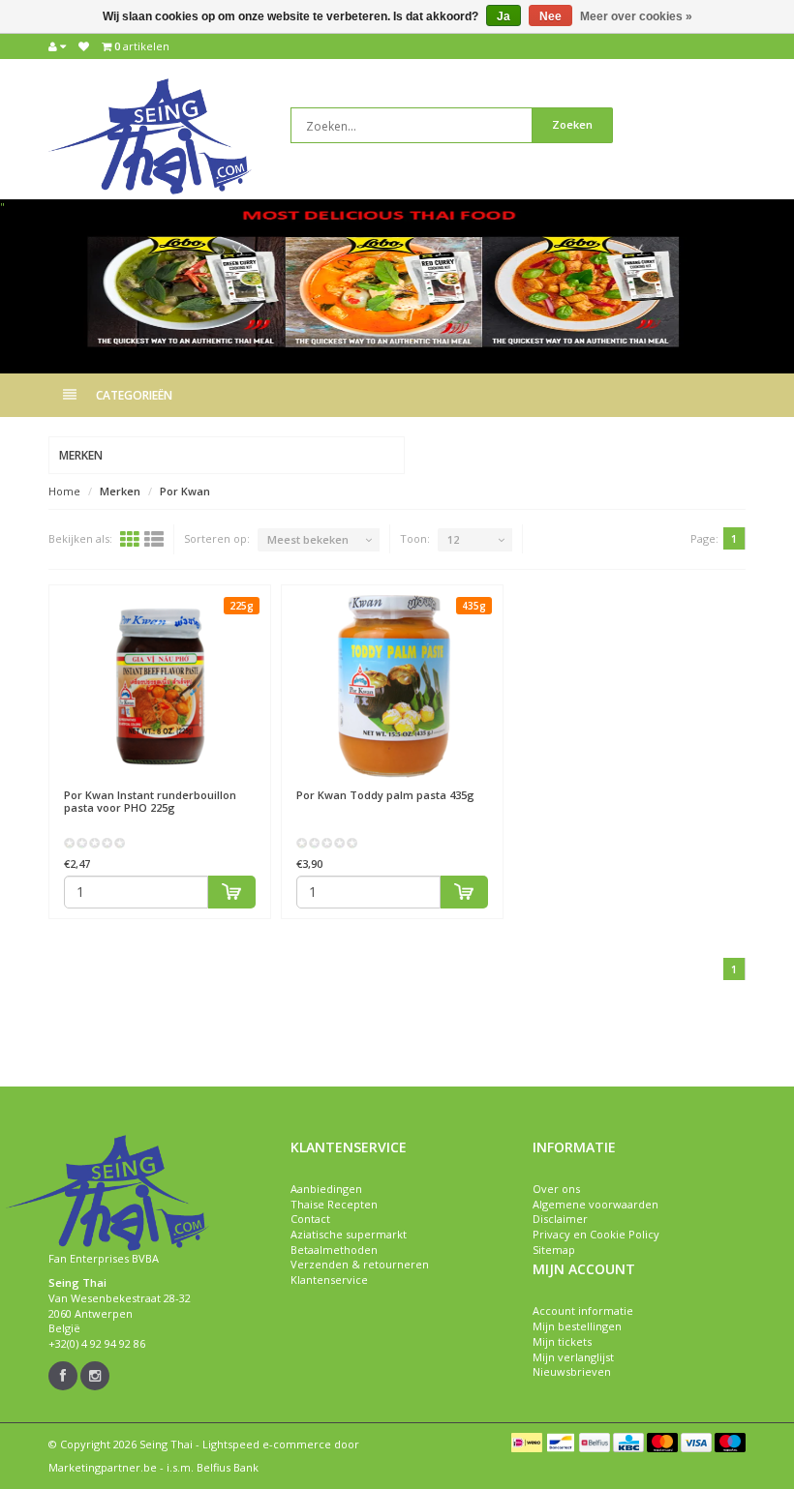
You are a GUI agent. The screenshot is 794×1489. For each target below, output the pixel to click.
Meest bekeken (308, 539)
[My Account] (57, 46)
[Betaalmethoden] (526, 1442)
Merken (120, 491)
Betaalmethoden (334, 1249)
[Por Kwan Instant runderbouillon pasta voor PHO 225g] (159, 687)
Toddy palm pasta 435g (385, 795)
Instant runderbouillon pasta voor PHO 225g (150, 801)
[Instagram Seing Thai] (94, 1375)
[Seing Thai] (150, 135)
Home (64, 491)
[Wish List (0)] (83, 46)
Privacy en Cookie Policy (596, 1234)
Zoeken (572, 124)
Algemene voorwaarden (595, 1204)
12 (453, 539)
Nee (550, 16)
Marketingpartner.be (102, 1467)
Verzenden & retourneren (359, 1264)
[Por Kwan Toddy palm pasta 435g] (392, 687)
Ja (503, 16)
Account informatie (583, 1310)
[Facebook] (62, 1375)
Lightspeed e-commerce (266, 1444)
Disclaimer (560, 1218)
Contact (310, 1218)
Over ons (556, 1188)
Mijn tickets (562, 1341)
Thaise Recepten (334, 1204)
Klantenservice (329, 1279)
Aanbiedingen (326, 1188)
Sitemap (554, 1249)
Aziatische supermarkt (348, 1234)
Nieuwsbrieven (572, 1371)
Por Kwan (185, 491)
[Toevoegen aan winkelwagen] (232, 892)
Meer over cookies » (636, 16)
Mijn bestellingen (577, 1326)
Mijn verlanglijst (573, 1357)
